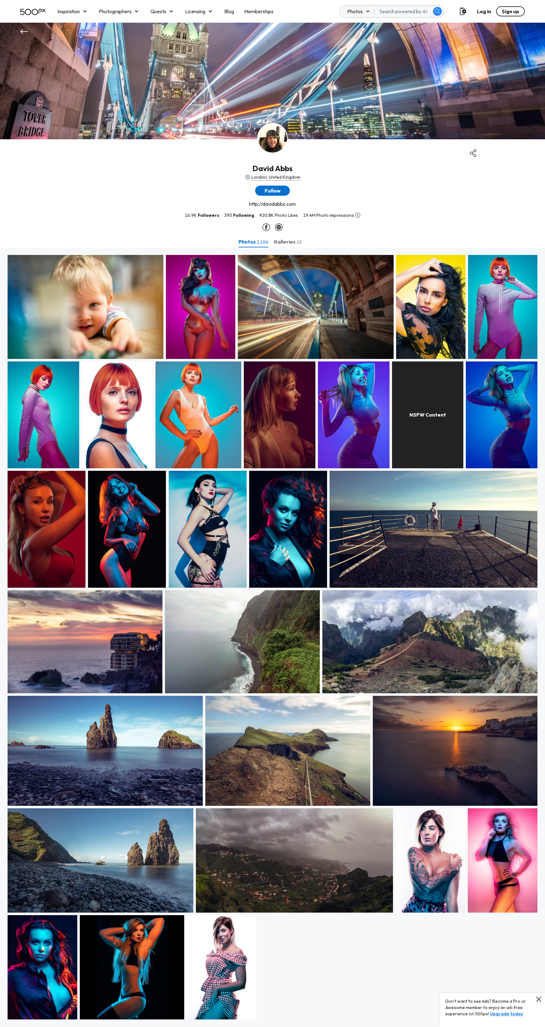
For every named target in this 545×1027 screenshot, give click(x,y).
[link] (85, 307)
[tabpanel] (272, 637)
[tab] (253, 241)
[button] (437, 11)
